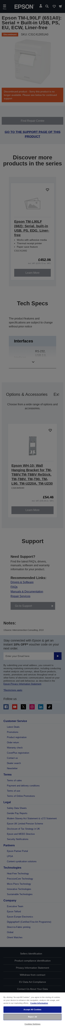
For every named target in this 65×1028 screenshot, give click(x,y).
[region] (32, 1010)
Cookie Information (39, 1003)
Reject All (32, 1017)
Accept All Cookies (32, 1009)
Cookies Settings (33, 1024)
